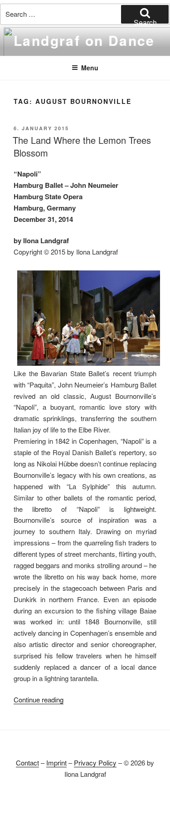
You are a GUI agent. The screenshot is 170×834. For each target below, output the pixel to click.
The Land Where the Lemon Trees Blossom (82, 146)
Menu (89, 67)
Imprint (56, 762)
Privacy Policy (95, 762)
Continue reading (38, 699)
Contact (27, 762)
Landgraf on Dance (84, 40)
